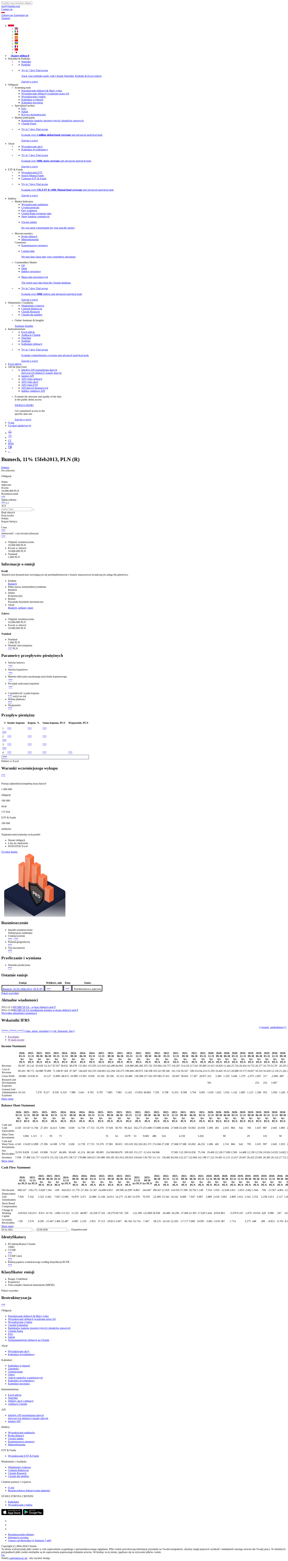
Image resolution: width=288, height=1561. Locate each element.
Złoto (24, 268)
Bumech (12, 583)
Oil (23, 265)
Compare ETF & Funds (33, 178)
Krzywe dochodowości (33, 114)
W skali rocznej (16, 1039)
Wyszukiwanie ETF (31, 172)
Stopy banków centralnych (35, 216)
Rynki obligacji (29, 236)
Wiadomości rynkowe (32, 305)
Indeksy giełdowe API (33, 391)
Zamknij (5, 18)
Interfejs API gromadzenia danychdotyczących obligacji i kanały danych (41, 371)
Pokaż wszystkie (10, 993)
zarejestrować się (18, 1558)
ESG (23, 108)
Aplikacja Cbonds (30, 335)
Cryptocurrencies (30, 207)
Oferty (11, 1374)
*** (3, 496)
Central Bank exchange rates (36, 213)
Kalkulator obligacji (31, 344)
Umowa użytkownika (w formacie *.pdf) (29, 1540)
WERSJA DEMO (24, 405)
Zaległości (13, 1368)
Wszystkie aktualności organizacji (19, 1013)
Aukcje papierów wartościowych (25, 1377)
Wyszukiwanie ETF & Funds (23, 1455)
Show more (7, 1098)
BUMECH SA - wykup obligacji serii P (35, 1007)
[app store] (11, 1514)
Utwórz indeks (16, 1438)
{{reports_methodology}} (273, 1027)
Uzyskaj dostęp (9, 851)
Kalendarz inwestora (32, 102)
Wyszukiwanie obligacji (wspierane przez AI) (45, 93)
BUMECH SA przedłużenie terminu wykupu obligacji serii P (46, 1010)
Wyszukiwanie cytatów (33, 96)
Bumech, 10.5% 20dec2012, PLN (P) (22, 989)
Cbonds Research (30, 311)
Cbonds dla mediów (31, 314)
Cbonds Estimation (18, 1325)
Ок (3, 1555)
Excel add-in (28, 332)
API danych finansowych (34, 388)
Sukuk (24, 111)
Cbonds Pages (28, 123)
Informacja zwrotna (18, 1537)
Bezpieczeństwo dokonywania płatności (29, 1490)
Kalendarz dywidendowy (34, 149)
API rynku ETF (29, 385)
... (9, 451)
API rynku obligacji (31, 379)
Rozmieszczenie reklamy (21, 1534)
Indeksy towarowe (31, 271)
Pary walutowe (29, 210)
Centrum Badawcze (31, 308)
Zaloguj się (7, 15)
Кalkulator (13, 1501)
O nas (11, 422)
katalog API (27, 376)
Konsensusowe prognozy (34, 245)
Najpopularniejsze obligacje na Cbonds (28, 1340)
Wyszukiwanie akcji (31, 146)
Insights (29, 326)
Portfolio (25, 64)
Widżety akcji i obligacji (20, 1401)
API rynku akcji (29, 382)
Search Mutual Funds (32, 175)
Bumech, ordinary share (20, 607)
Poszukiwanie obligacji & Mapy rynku (41, 90)
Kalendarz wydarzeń (32, 99)
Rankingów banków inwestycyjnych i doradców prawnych (52, 120)
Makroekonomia (30, 239)
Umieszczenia (15, 1371)
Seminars (19, 326)
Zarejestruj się (21, 15)
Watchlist (26, 61)
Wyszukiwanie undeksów (34, 204)
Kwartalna (13, 1036)
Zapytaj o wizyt (23, 419)
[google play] (33, 1514)
